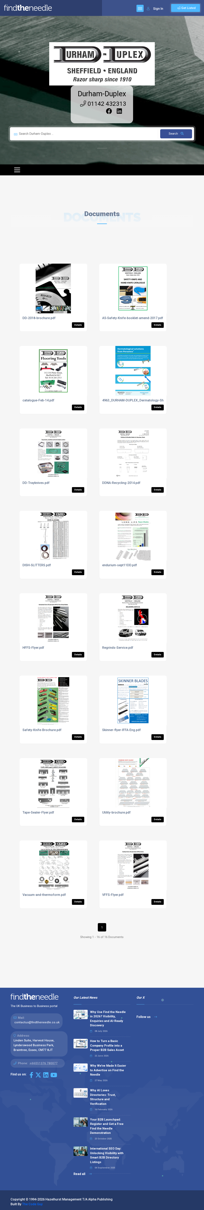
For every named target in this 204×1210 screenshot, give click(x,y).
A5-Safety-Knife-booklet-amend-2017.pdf (132, 318)
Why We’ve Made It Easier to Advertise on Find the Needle (108, 1070)
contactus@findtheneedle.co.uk (37, 1022)
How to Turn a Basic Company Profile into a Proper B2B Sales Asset (107, 1045)
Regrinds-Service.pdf (117, 648)
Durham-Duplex (102, 94)
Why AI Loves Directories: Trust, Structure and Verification (103, 1097)
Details (78, 325)
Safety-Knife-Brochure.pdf (42, 730)
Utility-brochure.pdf (116, 812)
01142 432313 (106, 103)
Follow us (143, 1017)
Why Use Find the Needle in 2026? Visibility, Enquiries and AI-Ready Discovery (108, 1018)
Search (174, 133)
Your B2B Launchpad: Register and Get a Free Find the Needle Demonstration (107, 1126)
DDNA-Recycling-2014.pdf (121, 483)
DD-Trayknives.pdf (36, 483)
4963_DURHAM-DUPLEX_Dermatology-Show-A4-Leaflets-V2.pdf (149, 400)
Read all (80, 1174)
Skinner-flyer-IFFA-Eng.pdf (121, 730)
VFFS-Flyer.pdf (113, 895)
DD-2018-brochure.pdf (39, 318)
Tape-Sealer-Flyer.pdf (38, 812)
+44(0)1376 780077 (43, 1063)
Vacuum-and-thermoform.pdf (44, 895)
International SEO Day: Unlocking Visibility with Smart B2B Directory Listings (107, 1155)
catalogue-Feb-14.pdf (38, 400)
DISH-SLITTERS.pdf (37, 565)
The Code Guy (32, 1204)
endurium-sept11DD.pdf (119, 565)
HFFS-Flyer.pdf (33, 648)
